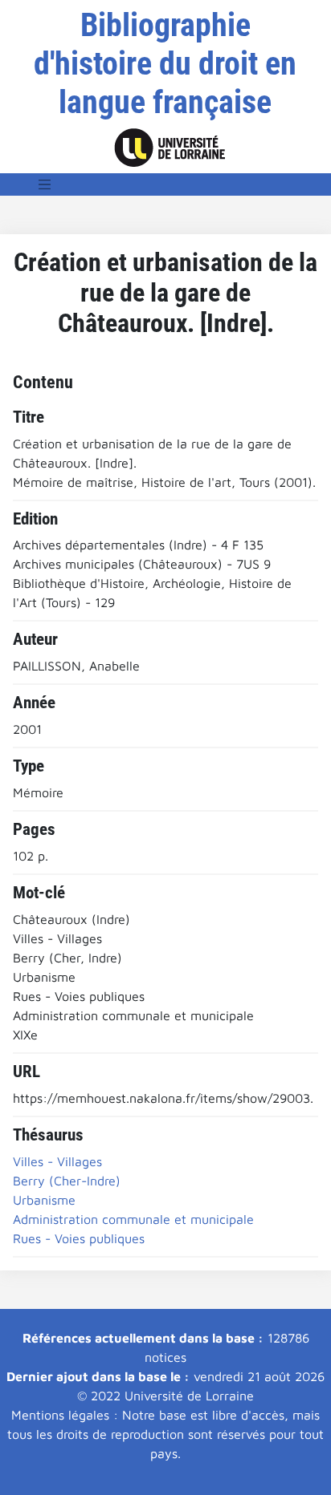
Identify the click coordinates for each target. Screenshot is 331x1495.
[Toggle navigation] (45, 184)
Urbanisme (44, 1200)
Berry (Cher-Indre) (67, 1180)
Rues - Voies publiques (79, 1238)
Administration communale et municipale (133, 1219)
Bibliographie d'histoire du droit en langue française (165, 63)
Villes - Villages (57, 1161)
